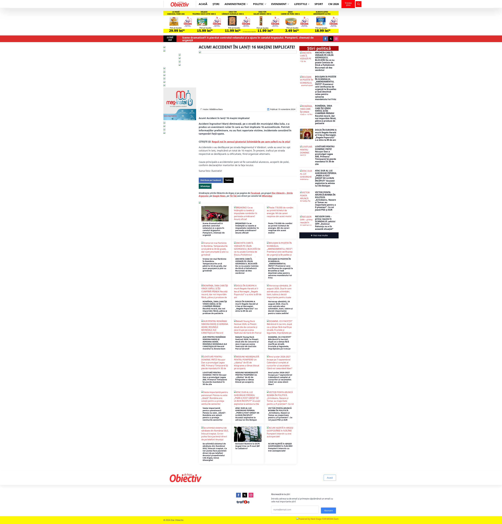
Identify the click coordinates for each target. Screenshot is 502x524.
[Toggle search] (358, 4)
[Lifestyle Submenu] (309, 4)
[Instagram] (251, 495)
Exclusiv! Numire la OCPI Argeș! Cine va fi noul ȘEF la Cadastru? (247, 445)
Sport (319, 4)
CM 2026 (333, 4)
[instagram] (336, 38)
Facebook (255, 193)
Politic (258, 4)
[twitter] (330, 38)
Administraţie (235, 4)
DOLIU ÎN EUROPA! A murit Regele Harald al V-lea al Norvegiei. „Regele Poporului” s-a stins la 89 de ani (246, 306)
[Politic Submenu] (266, 4)
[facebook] (325, 38)
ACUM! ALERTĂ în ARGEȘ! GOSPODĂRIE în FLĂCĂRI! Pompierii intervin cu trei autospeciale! (280, 447)
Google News (219, 195)
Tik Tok (233, 195)
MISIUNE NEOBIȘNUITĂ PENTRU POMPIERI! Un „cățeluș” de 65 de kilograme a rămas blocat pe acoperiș (246, 377)
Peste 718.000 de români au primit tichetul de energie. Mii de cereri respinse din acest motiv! (280, 228)
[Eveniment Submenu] (289, 4)
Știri (216, 4)
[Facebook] (238, 495)
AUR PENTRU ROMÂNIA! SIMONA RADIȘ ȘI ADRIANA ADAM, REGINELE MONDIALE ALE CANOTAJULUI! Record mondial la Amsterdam (215, 343)
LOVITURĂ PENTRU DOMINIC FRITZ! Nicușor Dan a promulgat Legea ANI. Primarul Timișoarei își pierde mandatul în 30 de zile (215, 378)
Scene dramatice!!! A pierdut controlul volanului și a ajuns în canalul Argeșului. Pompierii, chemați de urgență (248, 39)
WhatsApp (267, 195)
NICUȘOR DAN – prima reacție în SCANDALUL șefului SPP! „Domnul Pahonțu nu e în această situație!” (325, 222)
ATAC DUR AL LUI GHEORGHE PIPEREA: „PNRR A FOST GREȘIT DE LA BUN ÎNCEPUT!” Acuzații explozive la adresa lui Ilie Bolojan (247, 414)
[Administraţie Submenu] (248, 4)
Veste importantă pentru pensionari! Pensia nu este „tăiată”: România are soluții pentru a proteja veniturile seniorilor (214, 414)
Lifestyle (300, 4)
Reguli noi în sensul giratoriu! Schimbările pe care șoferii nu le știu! (251, 141)
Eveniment (279, 4)
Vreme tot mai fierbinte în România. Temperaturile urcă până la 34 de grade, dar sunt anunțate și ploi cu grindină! (215, 265)
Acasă (203, 4)
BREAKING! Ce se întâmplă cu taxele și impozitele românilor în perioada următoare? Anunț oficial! (247, 228)
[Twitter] (244, 495)
